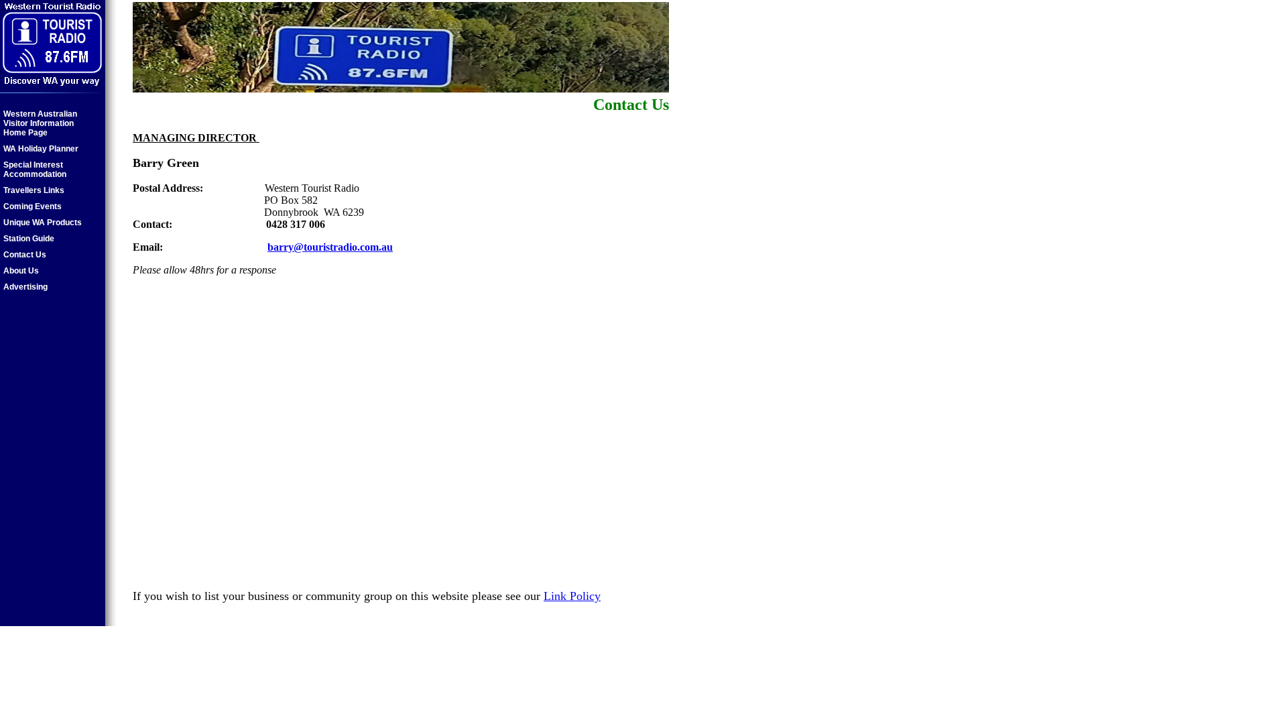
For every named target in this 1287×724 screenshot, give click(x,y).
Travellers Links (33, 190)
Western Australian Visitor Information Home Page (40, 123)
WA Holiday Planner (40, 149)
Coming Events (32, 206)
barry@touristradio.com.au (330, 247)
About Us (21, 271)
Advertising (25, 287)
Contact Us (24, 254)
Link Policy (572, 596)
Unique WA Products (42, 222)
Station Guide (28, 238)
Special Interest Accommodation (34, 169)
